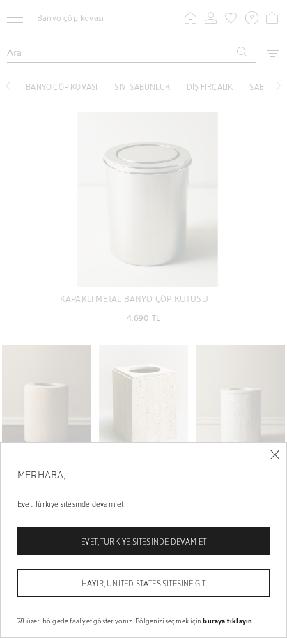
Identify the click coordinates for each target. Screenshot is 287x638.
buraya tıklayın (227, 620)
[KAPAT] (275, 455)
